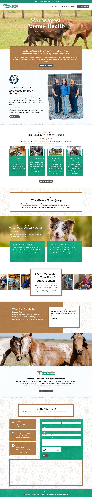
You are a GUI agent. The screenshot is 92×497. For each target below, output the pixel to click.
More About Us (14, 116)
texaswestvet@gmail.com (25, 437)
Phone (43, 432)
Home (52, 6)
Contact (73, 6)
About (55, 6)
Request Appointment (83, 6)
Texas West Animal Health (16, 97)
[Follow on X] (50, 491)
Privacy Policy (53, 494)
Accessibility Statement (62, 494)
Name (43, 421)
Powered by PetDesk (45, 494)
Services (61, 6)
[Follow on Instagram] (45, 491)
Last (63, 425)
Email (43, 427)
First (43, 425)
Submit (45, 455)
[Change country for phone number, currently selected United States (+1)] (43, 435)
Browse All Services (46, 181)
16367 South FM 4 (20, 424)
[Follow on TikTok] (47, 491)
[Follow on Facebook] (42, 491)
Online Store (67, 6)
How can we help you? (47, 437)
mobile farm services (63, 254)
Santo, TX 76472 (19, 426)
